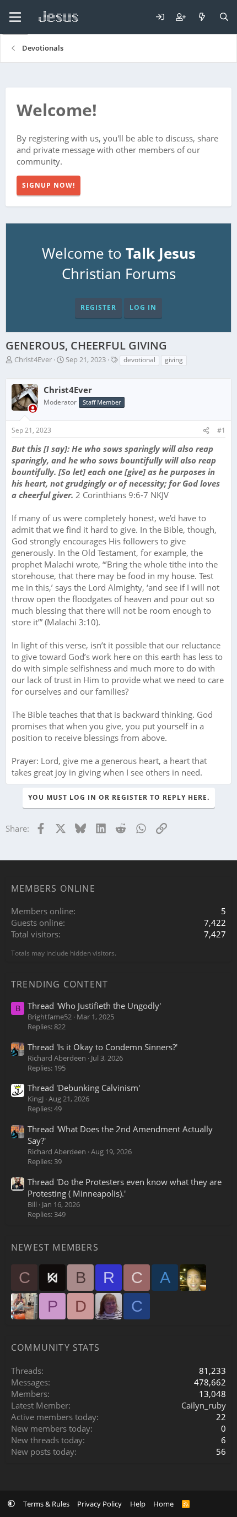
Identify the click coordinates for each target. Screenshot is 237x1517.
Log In (143, 307)
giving (174, 359)
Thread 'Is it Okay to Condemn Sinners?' (102, 1046)
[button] (11, 1504)
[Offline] (33, 408)
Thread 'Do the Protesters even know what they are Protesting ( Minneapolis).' (125, 1187)
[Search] (224, 17)
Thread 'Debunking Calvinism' (84, 1087)
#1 (221, 430)
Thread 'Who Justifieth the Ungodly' (94, 1005)
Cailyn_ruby (203, 1405)
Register (98, 307)
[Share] (206, 430)
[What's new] (202, 17)
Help (138, 1504)
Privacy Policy (99, 1504)
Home (163, 1504)
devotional (139, 359)
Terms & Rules (46, 1504)
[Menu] (15, 17)
